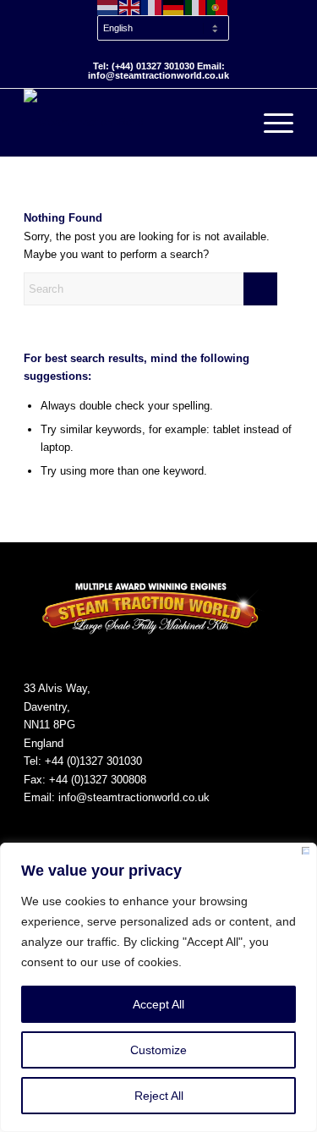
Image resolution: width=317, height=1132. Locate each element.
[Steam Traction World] (131, 123)
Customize (158, 1050)
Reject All (158, 1095)
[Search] (230, 123)
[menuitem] (163, 29)
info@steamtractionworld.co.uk (134, 797)
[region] (158, 987)
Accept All (158, 1004)
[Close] (305, 853)
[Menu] (270, 123)
